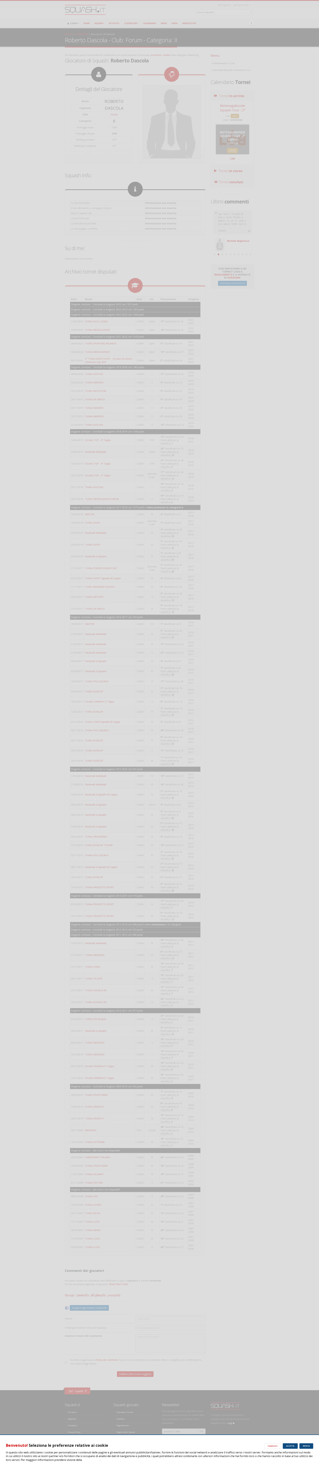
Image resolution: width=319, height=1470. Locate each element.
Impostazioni (273, 1446)
